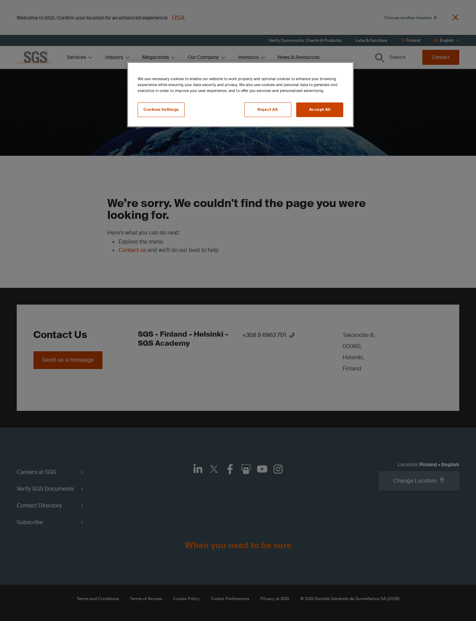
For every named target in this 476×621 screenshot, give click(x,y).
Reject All (268, 109)
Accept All (320, 109)
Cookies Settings (161, 109)
